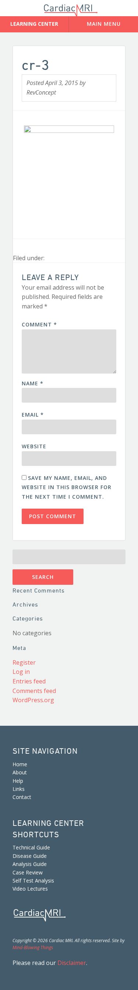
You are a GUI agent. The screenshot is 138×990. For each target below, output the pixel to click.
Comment (39, 324)
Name (32, 383)
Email (33, 414)
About (20, 772)
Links (19, 788)
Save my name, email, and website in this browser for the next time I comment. (67, 487)
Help (18, 780)
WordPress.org (33, 700)
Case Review (28, 872)
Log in (21, 672)
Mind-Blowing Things (33, 947)
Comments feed (34, 691)
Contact (22, 796)
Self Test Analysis (33, 880)
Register (24, 662)
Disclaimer (71, 963)
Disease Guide (30, 855)
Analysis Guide (30, 863)
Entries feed (29, 681)
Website (34, 446)
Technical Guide (31, 847)
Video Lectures (30, 888)
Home (20, 764)
